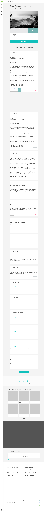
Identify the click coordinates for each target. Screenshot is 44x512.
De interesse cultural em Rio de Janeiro (12, 473)
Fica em (8, 479)
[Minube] (2, 1)
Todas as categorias (29, 467)
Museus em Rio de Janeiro (11, 475)
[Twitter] (37, 496)
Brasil (8, 482)
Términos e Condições (11, 502)
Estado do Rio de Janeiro (11, 481)
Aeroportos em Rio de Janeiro (30, 469)
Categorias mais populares (12, 467)
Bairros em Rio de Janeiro (29, 475)
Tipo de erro (9, 459)
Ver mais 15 (23, 372)
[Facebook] (35, 496)
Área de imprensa (26, 500)
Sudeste (8, 484)
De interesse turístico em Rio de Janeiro (12, 470)
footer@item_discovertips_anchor (21, 498)
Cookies (8, 498)
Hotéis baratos (27, 481)
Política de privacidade (11, 500)
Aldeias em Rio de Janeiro (29, 471)
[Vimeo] (38, 496)
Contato (24, 498)
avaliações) (30, 6)
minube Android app (18, 500)
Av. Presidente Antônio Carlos (28, 34)
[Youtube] (39, 496)
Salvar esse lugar (24, 41)
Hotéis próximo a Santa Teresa (27, 455)
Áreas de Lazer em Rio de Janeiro (30, 472)
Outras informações (29, 479)
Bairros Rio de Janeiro (25, 456)
